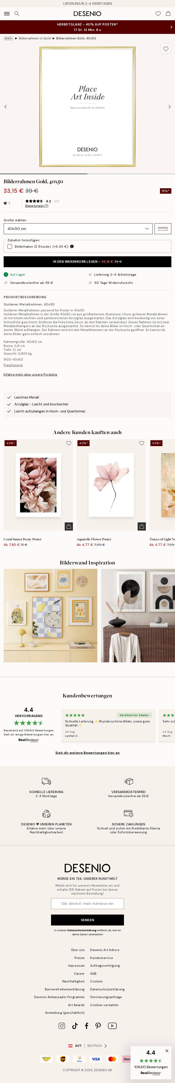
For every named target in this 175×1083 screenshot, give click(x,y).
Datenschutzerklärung (82, 930)
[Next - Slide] (169, 106)
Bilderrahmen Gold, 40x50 (76, 38)
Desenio (100, 1070)
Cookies (96, 981)
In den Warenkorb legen (87, 261)
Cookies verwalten (104, 1005)
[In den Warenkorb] (69, 526)
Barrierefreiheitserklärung (65, 989)
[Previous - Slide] (5, 106)
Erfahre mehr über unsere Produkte (30, 374)
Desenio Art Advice (104, 950)
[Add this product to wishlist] (165, 48)
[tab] (44, 172)
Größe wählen (15, 220)
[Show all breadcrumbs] (8, 38)
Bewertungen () (36, 206)
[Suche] (17, 13)
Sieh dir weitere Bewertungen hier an (87, 753)
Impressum (76, 966)
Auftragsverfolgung (105, 966)
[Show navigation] (7, 13)
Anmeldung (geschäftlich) (65, 1013)
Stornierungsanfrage (106, 997)
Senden (87, 920)
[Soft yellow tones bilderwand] (50, 615)
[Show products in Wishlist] (158, 13)
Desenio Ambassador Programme (59, 997)
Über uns (78, 950)
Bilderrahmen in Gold (35, 38)
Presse (80, 958)
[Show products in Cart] (168, 13)
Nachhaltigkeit (73, 981)
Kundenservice (101, 958)
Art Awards (76, 1005)
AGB (93, 974)
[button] (162, 228)
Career (79, 974)
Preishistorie (13, 365)
